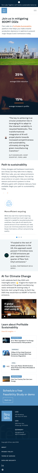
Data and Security (8, 460)
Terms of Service (8, 456)
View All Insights (7, 331)
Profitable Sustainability (22, 26)
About (3, 447)
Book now (8, 400)
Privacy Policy (7, 451)
